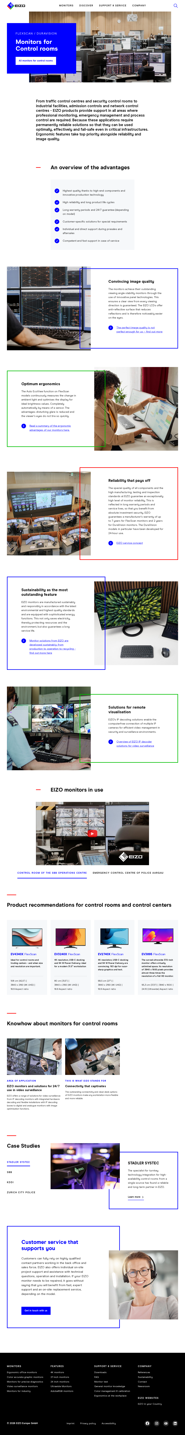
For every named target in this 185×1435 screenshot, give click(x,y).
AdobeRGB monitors (62, 1391)
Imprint (70, 1423)
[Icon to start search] (175, 5)
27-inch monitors (60, 1377)
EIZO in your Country (150, 1404)
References (144, 1372)
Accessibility (109, 1423)
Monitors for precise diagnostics (25, 1382)
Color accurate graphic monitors (25, 1377)
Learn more (134, 1197)
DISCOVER (86, 5)
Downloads (100, 1372)
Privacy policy (88, 1423)
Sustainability (145, 1377)
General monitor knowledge (109, 1386)
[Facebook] (147, 1423)
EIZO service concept (129, 543)
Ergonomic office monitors (22, 1372)
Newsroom (144, 1386)
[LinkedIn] (175, 1423)
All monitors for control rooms (36, 61)
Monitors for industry (18, 1391)
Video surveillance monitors (22, 1386)
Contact (142, 1382)
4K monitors (57, 1372)
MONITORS (66, 5)
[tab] (53, 875)
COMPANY (139, 5)
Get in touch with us (36, 1310)
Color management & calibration (112, 1391)
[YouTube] (166, 1423)
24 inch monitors (60, 1382)
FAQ (96, 1377)
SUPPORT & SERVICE (112, 5)
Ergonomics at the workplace (110, 1396)
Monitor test (101, 1382)
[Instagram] (157, 1423)
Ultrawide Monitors (61, 1386)
